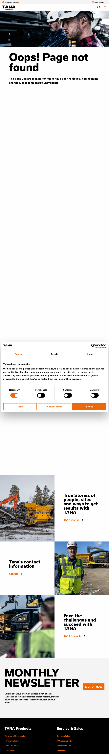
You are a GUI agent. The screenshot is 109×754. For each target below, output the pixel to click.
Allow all (89, 406)
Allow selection (54, 406)
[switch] (41, 395)
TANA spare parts (64, 741)
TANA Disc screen (12, 746)
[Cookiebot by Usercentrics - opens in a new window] (93, 346)
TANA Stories (71, 520)
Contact (13, 574)
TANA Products (72, 636)
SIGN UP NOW (93, 686)
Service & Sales (63, 736)
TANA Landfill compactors (15, 736)
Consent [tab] (19, 354)
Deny (20, 406)
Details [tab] (54, 354)
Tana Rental (61, 750)
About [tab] (90, 354)
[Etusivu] (10, 8)
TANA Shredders (12, 741)
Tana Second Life (64, 746)
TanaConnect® (10, 750)
